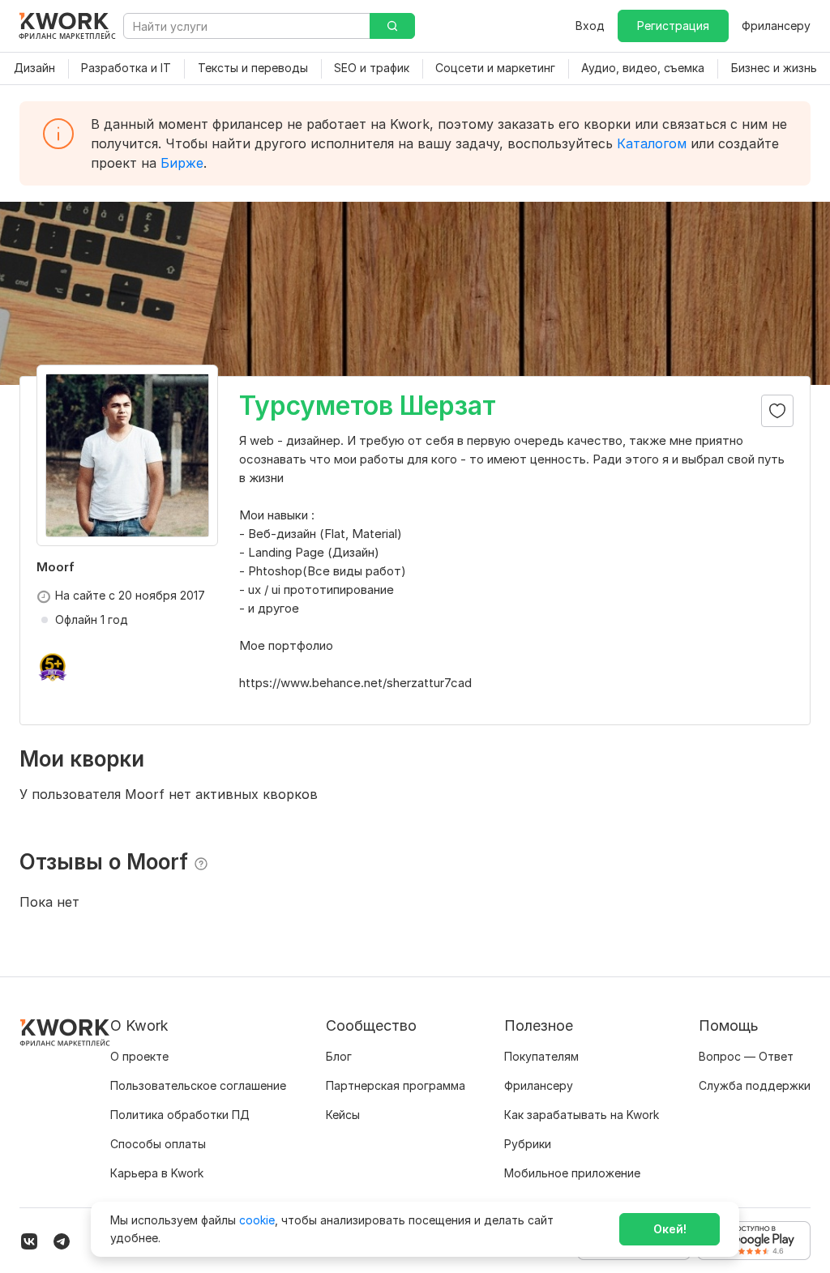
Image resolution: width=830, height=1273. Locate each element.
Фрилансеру (776, 25)
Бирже (181, 163)
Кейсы (343, 1114)
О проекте (139, 1056)
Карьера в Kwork (156, 1173)
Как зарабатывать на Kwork (581, 1114)
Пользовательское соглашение (198, 1085)
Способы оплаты (158, 1144)
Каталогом (652, 143)
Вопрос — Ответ (746, 1056)
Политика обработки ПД (180, 1114)
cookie (257, 1220)
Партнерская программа (395, 1085)
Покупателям (541, 1056)
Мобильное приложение (572, 1173)
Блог (339, 1056)
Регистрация (673, 25)
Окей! (670, 1229)
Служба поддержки (755, 1085)
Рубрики (527, 1144)
